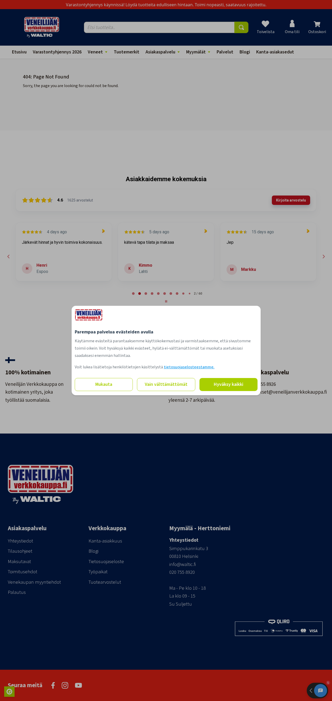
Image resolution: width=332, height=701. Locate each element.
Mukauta (103, 384)
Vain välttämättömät (166, 384)
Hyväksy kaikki (228, 384)
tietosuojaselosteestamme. (189, 367)
